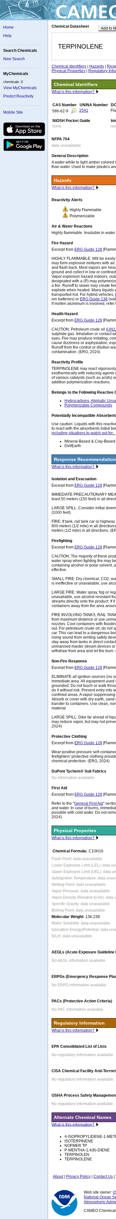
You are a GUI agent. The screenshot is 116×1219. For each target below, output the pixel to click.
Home (8, 27)
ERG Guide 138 (94, 299)
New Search (14, 59)
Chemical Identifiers (69, 66)
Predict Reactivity (18, 96)
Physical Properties (68, 71)
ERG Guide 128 (88, 249)
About (58, 1176)
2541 (83, 110)
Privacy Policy (78, 1176)
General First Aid (88, 803)
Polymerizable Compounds (88, 405)
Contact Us (103, 1176)
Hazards (96, 66)
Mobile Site (13, 112)
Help (7, 35)
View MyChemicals (20, 88)
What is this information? (73, 91)
